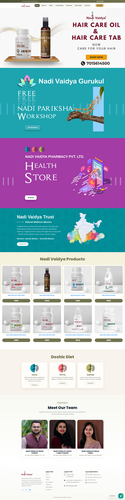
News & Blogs (78, 5)
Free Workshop (59, 5)
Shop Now (99, 5)
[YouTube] (30, 489)
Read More (35, 385)
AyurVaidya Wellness (92, 482)
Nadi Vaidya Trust (91, 480)
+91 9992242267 (69, 476)
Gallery (51, 5)
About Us (44, 5)
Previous (3, 38)
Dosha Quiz (69, 5)
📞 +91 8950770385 (99, 1)
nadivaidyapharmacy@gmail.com (74, 480)
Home (37, 5)
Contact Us (87, 5)
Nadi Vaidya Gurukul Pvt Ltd (93, 474)
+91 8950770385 (70, 474)
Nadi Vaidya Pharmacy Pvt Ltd (94, 477)
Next (122, 38)
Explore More (22, 244)
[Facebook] (22, 489)
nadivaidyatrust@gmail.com (73, 482)
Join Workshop (32, 127)
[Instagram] (26, 489)
